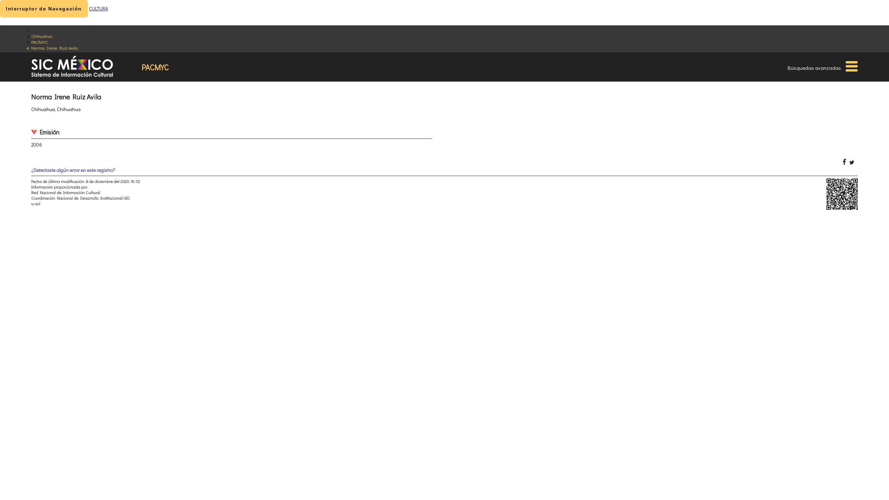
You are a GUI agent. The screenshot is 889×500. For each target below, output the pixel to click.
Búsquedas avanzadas (814, 67)
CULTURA (98, 8)
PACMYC (39, 42)
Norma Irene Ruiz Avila (54, 48)
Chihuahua (41, 36)
